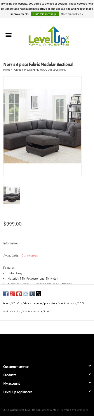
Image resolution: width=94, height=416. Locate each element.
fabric (26, 303)
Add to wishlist (12, 311)
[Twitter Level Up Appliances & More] (31, 346)
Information (10, 243)
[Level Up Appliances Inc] (55, 35)
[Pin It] (19, 293)
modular (37, 303)
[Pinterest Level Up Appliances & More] (47, 346)
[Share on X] (38, 293)
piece (53, 303)
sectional (64, 303)
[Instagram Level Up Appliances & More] (70, 346)
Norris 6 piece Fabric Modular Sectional (39, 69)
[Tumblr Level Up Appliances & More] (62, 346)
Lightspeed (82, 409)
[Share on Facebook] (6, 293)
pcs (46, 303)
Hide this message (45, 14)
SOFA (81, 303)
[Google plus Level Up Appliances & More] (39, 346)
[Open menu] (8, 35)
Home (6, 69)
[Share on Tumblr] (32, 293)
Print (47, 311)
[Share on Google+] (12, 293)
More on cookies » (72, 14)
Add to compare (33, 311)
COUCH (16, 303)
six (74, 303)
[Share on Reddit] (25, 293)
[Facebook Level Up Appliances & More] (23, 346)
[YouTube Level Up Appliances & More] (54, 346)
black (6, 303)
